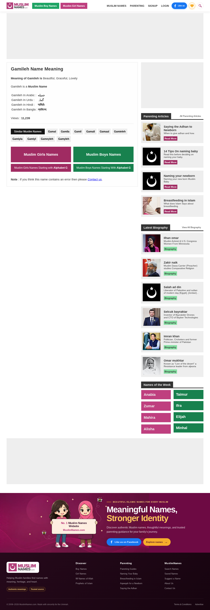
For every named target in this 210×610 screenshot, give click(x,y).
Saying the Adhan (128, 588)
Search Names (172, 569)
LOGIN (165, 5)
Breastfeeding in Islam (130, 578)
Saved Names (171, 573)
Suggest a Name (172, 578)
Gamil (77, 131)
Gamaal (104, 131)
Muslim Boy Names (46, 5)
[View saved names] (192, 5)
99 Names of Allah (84, 578)
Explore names (157, 542)
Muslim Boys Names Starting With (103, 167)
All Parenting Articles (190, 116)
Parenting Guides (128, 569)
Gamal (52, 131)
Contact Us (170, 588)
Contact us (95, 179)
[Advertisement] (105, 36)
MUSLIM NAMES (116, 5)
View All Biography (191, 227)
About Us (169, 583)
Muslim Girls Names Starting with (40, 167)
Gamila (65, 131)
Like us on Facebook (126, 542)
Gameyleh (47, 139)
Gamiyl (31, 139)
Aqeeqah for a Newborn (131, 583)
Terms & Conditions (182, 604)
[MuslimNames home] (23, 567)
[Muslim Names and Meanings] (18, 5)
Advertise (199, 604)
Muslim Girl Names (74, 5)
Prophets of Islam (84, 583)
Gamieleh (120, 131)
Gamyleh (63, 139)
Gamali (90, 131)
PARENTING (137, 5)
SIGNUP (153, 5)
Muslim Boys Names (103, 154)
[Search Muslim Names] (200, 5)
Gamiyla (17, 139)
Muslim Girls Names (41, 154)
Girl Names (81, 573)
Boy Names (81, 569)
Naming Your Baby (129, 573)
